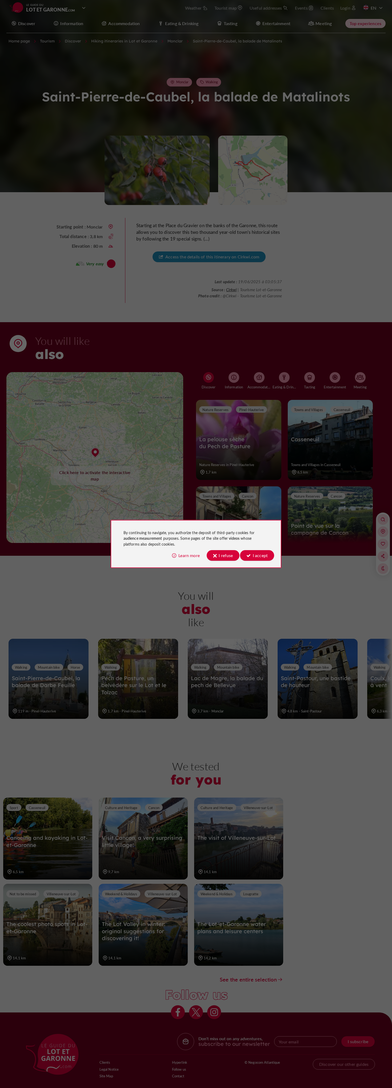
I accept (260, 555)
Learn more (189, 555)
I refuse (226, 555)
